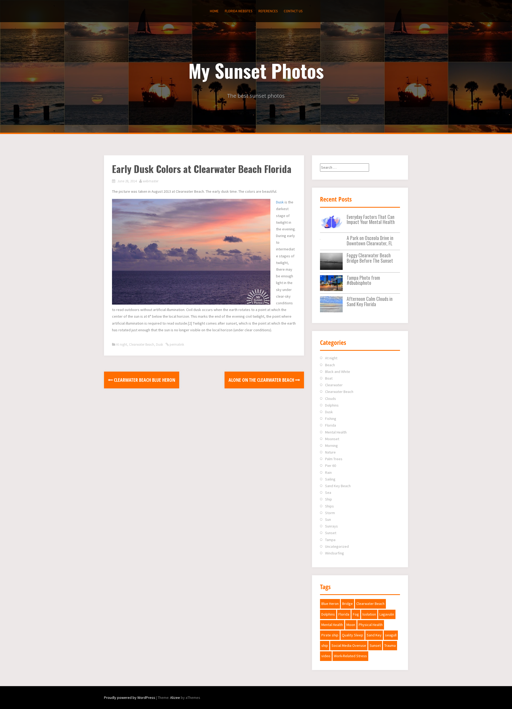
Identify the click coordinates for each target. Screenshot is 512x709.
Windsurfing (334, 553)
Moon (350, 624)
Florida (330, 425)
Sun (328, 519)
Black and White (337, 371)
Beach (330, 365)
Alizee (175, 697)
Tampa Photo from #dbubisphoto (363, 280)
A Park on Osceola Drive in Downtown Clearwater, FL (370, 240)
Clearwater (334, 385)
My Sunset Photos (256, 70)
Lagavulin (386, 614)
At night (121, 344)
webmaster (150, 181)
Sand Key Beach (338, 485)
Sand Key (374, 635)
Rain (328, 472)
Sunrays (331, 526)
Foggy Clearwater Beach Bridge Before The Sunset (370, 258)
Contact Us (293, 11)
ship (324, 645)
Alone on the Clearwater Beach (262, 380)
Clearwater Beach (141, 344)
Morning (331, 445)
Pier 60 (330, 465)
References (268, 11)
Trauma (390, 645)
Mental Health (336, 432)
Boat (329, 378)
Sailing (330, 479)
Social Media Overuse (348, 645)
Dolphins (332, 405)
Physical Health (371, 624)
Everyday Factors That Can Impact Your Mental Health (371, 219)
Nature (330, 452)
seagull (391, 635)
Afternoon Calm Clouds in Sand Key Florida (370, 301)
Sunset (330, 532)
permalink (176, 344)
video (325, 655)
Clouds (330, 398)
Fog (356, 614)
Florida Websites (238, 11)
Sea (328, 492)
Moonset (332, 438)
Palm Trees (333, 458)
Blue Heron (330, 603)
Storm (330, 512)
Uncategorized (337, 546)
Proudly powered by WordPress (129, 697)
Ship (328, 499)
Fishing (330, 418)
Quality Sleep (352, 635)
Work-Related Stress (350, 655)
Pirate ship (329, 635)
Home (214, 11)
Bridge (347, 603)
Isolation (369, 614)
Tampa (330, 539)
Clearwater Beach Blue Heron (144, 380)
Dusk (280, 202)
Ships (329, 506)
